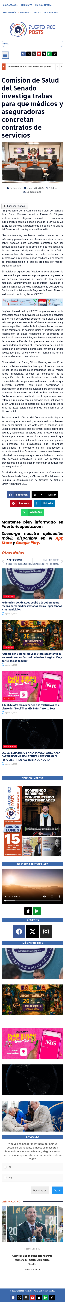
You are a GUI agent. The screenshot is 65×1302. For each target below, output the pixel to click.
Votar (57, 1190)
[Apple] (44, 54)
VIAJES (37, 12)
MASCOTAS (25, 12)
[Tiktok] (54, 54)
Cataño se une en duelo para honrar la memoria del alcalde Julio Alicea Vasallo (32, 1259)
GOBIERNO (9, 596)
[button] (5, 55)
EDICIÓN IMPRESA (43, 5)
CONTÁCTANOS (10, 5)
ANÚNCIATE (26, 5)
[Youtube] (39, 54)
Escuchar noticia (16, 206)
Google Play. (28, 542)
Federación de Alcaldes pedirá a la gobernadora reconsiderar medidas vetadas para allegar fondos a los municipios (32, 606)
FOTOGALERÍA (10, 12)
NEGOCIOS (9, 699)
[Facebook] (23, 54)
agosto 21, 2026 (10, 614)
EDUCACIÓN (10, 746)
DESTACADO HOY (32, 1249)
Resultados (39, 1190)
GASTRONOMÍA (51, 12)
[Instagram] (34, 54)
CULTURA (8, 647)
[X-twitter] (28, 54)
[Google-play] (49, 54)
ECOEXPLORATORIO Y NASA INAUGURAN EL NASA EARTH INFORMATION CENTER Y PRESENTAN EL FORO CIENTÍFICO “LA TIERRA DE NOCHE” (31, 756)
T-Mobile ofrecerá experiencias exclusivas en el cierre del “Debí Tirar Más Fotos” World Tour (31, 706)
